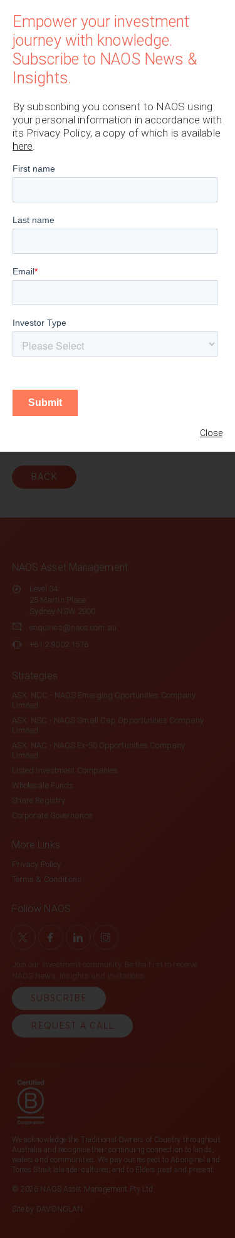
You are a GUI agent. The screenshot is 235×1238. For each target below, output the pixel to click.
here (23, 146)
